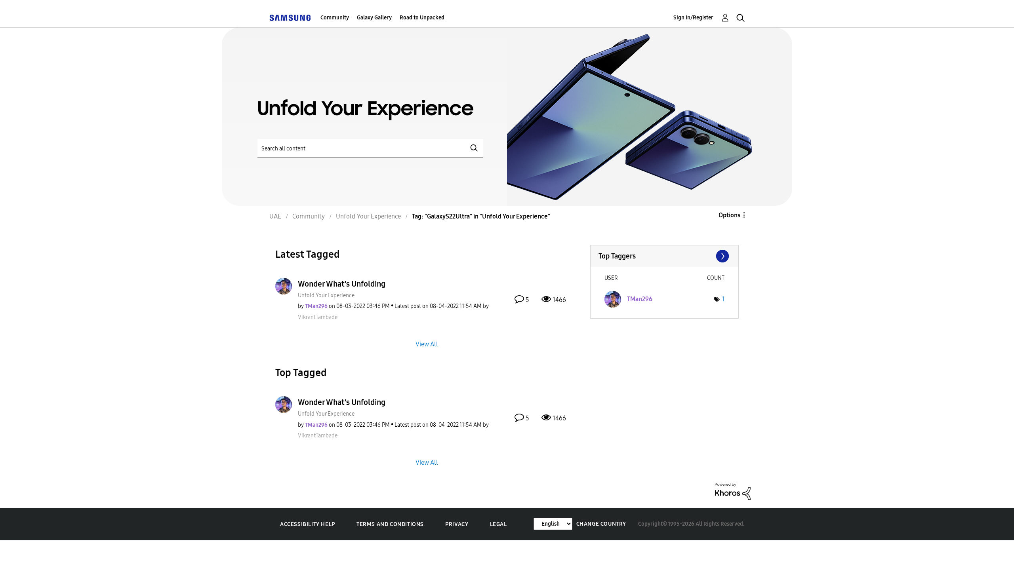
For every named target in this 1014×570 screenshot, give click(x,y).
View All (427, 344)
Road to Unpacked (422, 17)
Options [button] (729, 215)
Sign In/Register (693, 17)
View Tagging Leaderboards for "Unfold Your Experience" (664, 256)
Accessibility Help (307, 524)
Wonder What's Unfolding (341, 284)
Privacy (456, 524)
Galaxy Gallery (374, 17)
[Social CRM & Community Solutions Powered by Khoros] (733, 491)
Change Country (601, 524)
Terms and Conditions (390, 524)
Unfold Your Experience (326, 295)
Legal (498, 524)
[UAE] (290, 17)
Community (334, 17)
